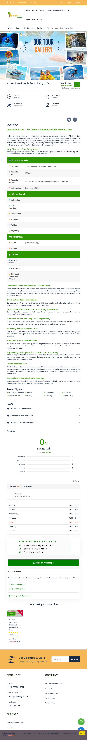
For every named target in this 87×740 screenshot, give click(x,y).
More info (11, 735)
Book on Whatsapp (44, 562)
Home (28, 10)
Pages (40, 20)
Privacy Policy (50, 703)
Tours (42, 10)
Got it (82, 733)
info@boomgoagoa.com (27, 3)
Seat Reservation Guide (53, 683)
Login (69, 3)
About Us (48, 688)
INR (61, 3)
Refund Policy (50, 698)
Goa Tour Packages (56, 10)
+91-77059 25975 (18, 589)
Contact (10, 727)
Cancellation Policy (52, 693)
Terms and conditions (15, 723)
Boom (17, 494)
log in (19, 486)
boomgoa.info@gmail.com (21, 596)
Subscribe (74, 659)
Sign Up (77, 3)
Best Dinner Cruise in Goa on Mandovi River (14, 626)
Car (33, 20)
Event (69, 10)
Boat (28, 20)
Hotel (34, 10)
